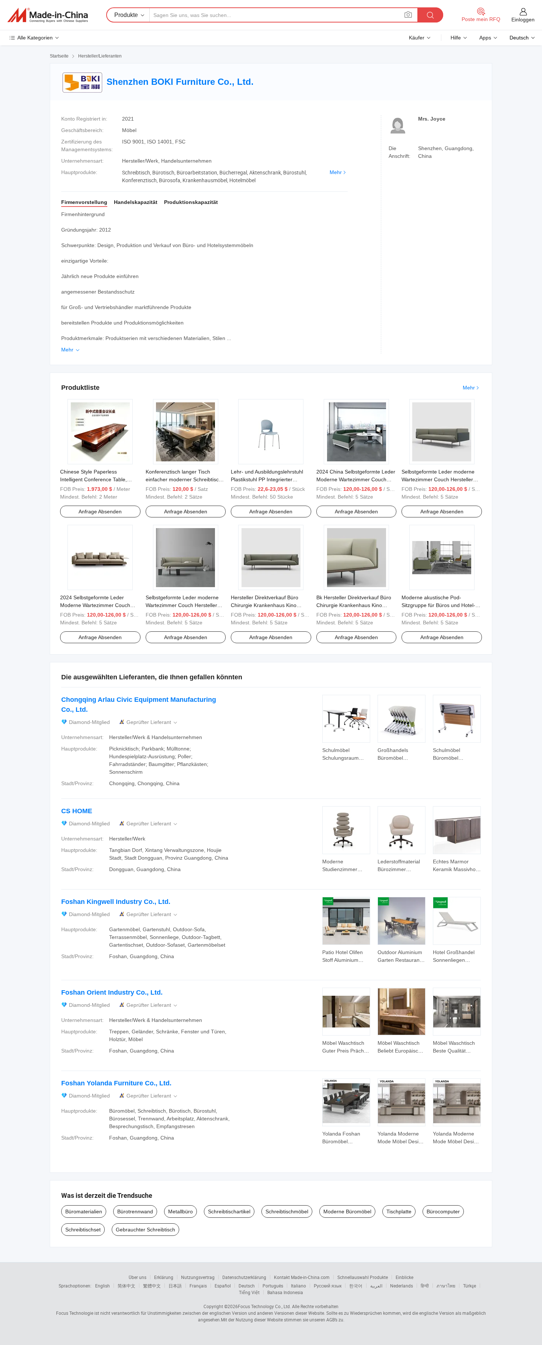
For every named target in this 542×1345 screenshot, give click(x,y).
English (102, 1286)
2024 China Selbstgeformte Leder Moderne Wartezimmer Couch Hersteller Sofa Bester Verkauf (355, 479)
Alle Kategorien (35, 38)
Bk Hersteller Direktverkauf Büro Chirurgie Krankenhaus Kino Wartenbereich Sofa (353, 605)
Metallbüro (180, 1211)
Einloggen (523, 19)
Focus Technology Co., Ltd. (264, 1306)
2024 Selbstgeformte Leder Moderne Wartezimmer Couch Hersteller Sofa (95, 605)
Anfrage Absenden (100, 511)
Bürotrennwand (135, 1211)
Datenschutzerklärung (244, 1277)
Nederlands (401, 1286)
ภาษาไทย (446, 1286)
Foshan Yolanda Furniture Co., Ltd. (116, 1083)
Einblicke (404, 1277)
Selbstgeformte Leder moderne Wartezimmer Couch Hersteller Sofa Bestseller (438, 479)
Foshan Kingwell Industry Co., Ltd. (115, 901)
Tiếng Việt (249, 1292)
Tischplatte (398, 1211)
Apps (485, 38)
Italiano (298, 1286)
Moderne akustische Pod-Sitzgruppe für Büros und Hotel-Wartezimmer (438, 605)
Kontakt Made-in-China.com (302, 1277)
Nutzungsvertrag (198, 1277)
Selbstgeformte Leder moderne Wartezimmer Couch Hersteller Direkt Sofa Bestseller (182, 605)
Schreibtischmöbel (286, 1211)
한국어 (355, 1286)
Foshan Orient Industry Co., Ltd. (112, 992)
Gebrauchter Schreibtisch (145, 1230)
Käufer (416, 38)
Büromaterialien (83, 1211)
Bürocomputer (443, 1211)
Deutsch (247, 1286)
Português (273, 1286)
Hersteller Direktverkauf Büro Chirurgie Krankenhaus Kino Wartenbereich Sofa (264, 605)
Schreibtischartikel (229, 1211)
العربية (376, 1286)
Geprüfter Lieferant (152, 722)
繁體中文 (152, 1286)
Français (198, 1286)
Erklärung (163, 1277)
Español (223, 1286)
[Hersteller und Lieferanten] (47, 15)
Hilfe (456, 38)
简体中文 (126, 1286)
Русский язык (327, 1286)
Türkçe (469, 1286)
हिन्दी (425, 1286)
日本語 (175, 1286)
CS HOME (76, 811)
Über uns (137, 1277)
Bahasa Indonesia (285, 1292)
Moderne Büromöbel (347, 1211)
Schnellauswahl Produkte (362, 1277)
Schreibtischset (83, 1230)
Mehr (336, 172)
